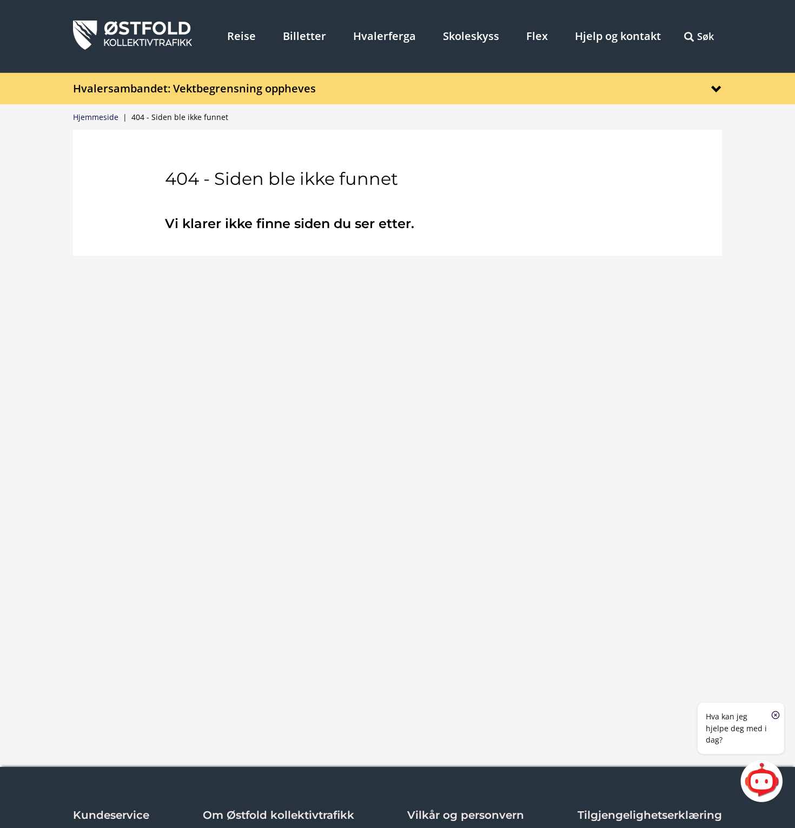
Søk (705, 36)
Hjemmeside (95, 117)
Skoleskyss (471, 36)
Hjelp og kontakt (618, 36)
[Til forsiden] (132, 46)
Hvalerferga (384, 36)
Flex (537, 36)
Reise (241, 36)
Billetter (304, 36)
